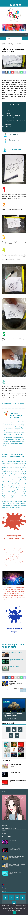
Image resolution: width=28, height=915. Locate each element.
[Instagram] (14, 5)
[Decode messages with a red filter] (21, 744)
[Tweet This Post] (6, 72)
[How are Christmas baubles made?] (14, 744)
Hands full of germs (14, 666)
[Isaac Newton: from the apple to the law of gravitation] (5, 865)
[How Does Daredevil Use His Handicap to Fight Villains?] (14, 755)
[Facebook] (8, 5)
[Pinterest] (17, 5)
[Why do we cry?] (14, 749)
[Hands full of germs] (5, 668)
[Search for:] (14, 38)
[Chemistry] (5, 766)
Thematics (4, 825)
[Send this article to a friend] (15, 72)
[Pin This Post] (12, 72)
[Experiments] (5, 782)
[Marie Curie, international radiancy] (7, 744)
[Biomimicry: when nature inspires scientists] (14, 705)
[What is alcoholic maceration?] (21, 749)
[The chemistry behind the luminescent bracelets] (5, 850)
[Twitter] (11, 5)
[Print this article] (18, 72)
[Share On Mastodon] (24, 72)
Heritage (4, 830)
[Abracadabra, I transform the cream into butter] (5, 654)
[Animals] (5, 774)
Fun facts (4, 833)
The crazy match (13, 840)
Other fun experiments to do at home (13, 645)
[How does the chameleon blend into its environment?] (21, 755)
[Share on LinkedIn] (9, 72)
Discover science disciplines (9, 828)
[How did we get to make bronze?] (7, 749)
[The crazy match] (5, 842)
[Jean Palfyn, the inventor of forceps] (5, 873)
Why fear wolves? (15, 772)
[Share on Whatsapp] (21, 72)
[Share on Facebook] (3, 72)
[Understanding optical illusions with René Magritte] (5, 858)
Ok (14, 912)
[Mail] (20, 5)
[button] (26, 1)
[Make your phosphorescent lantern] (5, 661)
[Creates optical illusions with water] (7, 755)
